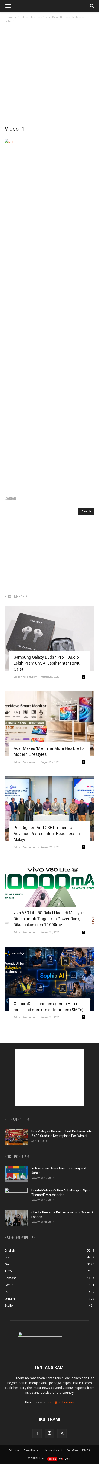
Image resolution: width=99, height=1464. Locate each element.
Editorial (14, 1450)
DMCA (86, 1450)
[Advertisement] (49, 75)
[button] (7, 6)
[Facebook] (37, 1433)
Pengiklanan (32, 1450)
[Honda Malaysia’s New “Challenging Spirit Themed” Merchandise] (16, 1196)
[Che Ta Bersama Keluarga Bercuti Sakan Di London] (16, 1218)
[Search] (92, 6)
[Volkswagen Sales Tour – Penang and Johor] (16, 1174)
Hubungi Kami (53, 1450)
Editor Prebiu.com (25, 676)
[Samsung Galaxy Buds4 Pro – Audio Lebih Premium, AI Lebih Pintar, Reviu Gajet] (49, 638)
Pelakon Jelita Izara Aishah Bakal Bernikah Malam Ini (51, 17)
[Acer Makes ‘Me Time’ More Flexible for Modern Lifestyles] (49, 723)
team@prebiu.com (60, 1402)
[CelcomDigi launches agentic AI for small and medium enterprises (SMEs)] (49, 979)
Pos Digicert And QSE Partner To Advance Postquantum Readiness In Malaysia (47, 833)
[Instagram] (49, 1433)
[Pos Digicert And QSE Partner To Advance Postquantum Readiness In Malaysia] (49, 808)
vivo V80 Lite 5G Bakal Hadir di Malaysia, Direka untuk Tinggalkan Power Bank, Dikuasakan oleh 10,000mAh (49, 918)
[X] (62, 1433)
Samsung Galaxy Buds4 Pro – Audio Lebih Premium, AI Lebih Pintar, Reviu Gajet (47, 663)
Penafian (72, 1450)
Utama (9, 17)
